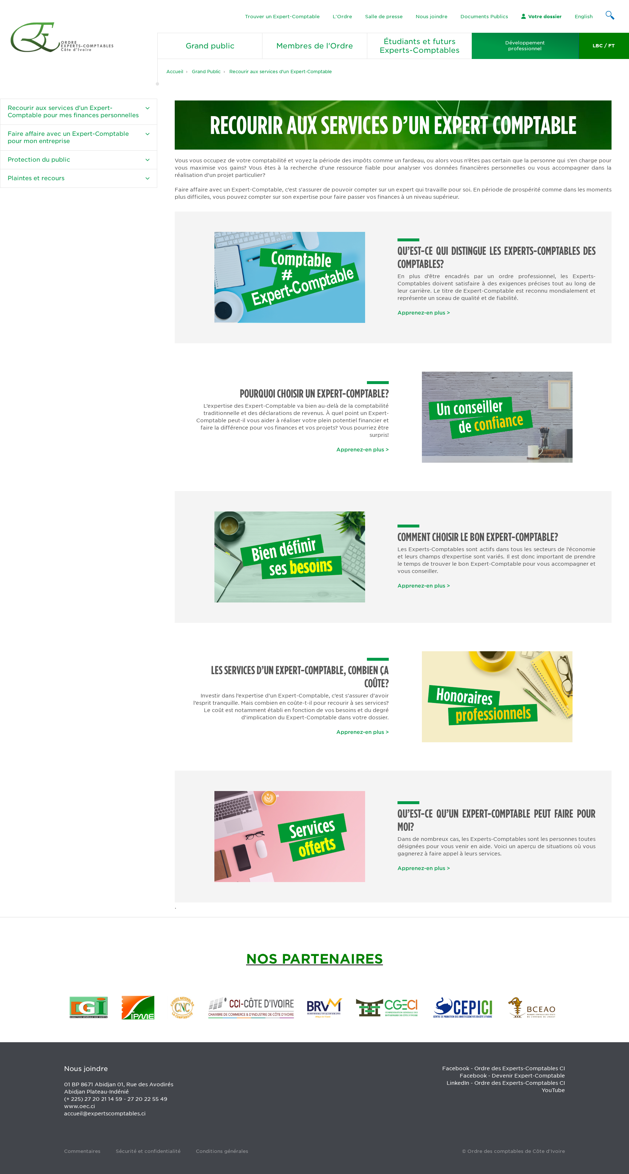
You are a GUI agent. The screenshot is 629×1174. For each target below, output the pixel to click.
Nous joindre (431, 16)
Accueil (174, 71)
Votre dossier (545, 16)
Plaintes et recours (36, 178)
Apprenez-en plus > (423, 313)
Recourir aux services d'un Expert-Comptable (280, 71)
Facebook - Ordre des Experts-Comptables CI (503, 1068)
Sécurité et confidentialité (148, 1151)
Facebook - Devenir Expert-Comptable (512, 1076)
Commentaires (82, 1151)
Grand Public (206, 71)
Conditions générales (222, 1151)
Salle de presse (384, 16)
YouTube (553, 1090)
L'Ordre (342, 16)
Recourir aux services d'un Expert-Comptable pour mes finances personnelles (73, 111)
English (584, 16)
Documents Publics (484, 16)
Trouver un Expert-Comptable (282, 16)
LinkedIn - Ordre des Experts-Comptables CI (506, 1083)
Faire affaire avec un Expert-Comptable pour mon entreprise (68, 137)
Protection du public (39, 159)
